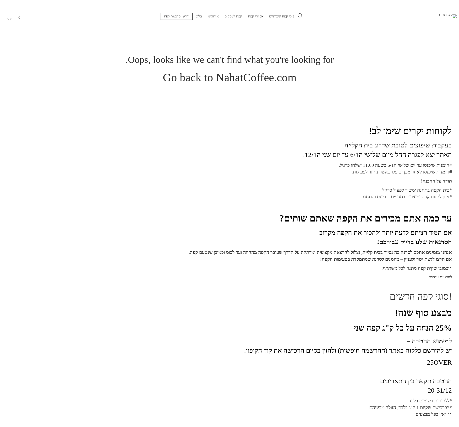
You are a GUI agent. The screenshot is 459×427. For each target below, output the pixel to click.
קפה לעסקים (233, 16)
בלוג (199, 16)
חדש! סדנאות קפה (176, 16)
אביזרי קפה (255, 16)
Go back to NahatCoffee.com (229, 77)
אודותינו (213, 16)
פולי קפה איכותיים (282, 16)
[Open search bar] (300, 15)
